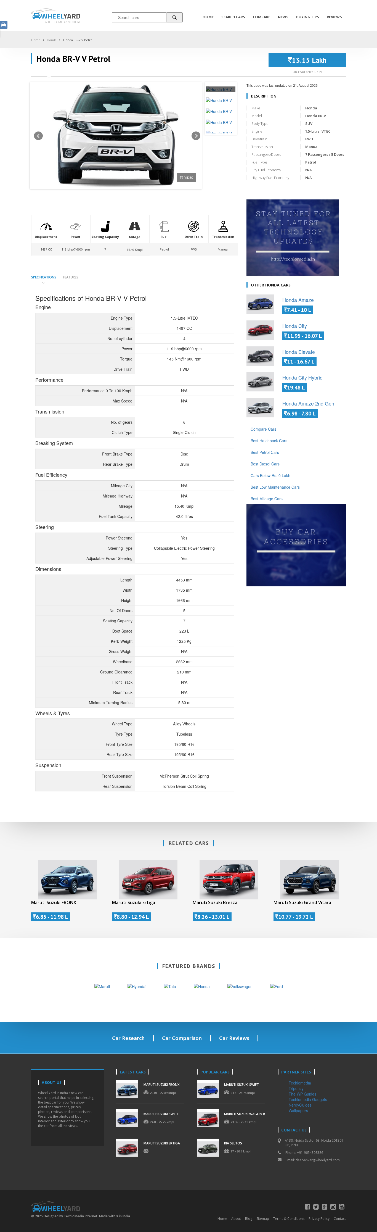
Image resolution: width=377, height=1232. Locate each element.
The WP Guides (302, 1094)
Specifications (43, 277)
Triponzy (296, 1088)
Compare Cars (263, 429)
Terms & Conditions (288, 1218)
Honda (52, 40)
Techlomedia (300, 1083)
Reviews (334, 16)
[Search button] (174, 17)
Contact (340, 1218)
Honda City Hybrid (302, 377)
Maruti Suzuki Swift (161, 1114)
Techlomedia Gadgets (308, 1099)
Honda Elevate (298, 351)
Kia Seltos (233, 1143)
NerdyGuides (300, 1105)
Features (70, 277)
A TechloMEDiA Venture (63, 22)
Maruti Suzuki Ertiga (133, 902)
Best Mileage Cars (267, 498)
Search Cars (233, 16)
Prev (38, 135)
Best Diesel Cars (265, 464)
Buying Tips (307, 16)
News (283, 16)
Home (208, 16)
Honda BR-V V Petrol (78, 40)
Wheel (61, 15)
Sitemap (262, 1218)
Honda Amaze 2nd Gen (308, 403)
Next (196, 135)
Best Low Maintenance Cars (275, 487)
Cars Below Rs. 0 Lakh (270, 475)
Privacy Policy (319, 1218)
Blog (248, 1218)
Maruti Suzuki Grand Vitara (302, 902)
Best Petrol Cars (265, 452)
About (236, 1218)
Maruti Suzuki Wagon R (244, 1114)
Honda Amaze (298, 299)
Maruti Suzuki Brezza (215, 902)
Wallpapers (298, 1110)
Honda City (294, 325)
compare (261, 16)
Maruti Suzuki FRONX (53, 902)
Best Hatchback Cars (269, 440)
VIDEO (188, 177)
